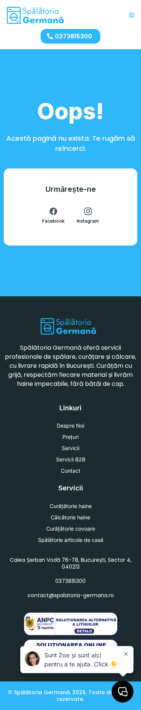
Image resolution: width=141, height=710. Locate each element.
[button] (130, 15)
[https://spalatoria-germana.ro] (35, 15)
